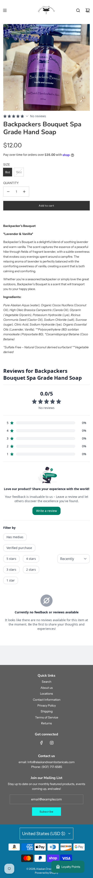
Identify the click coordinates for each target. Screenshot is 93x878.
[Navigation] (5, 10)
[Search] (78, 10)
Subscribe (46, 811)
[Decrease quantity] (8, 191)
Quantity (11, 183)
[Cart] (87, 10)
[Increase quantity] (24, 191)
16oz (19, 172)
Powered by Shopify (46, 872)
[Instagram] (51, 743)
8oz (7, 172)
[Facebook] (41, 743)
